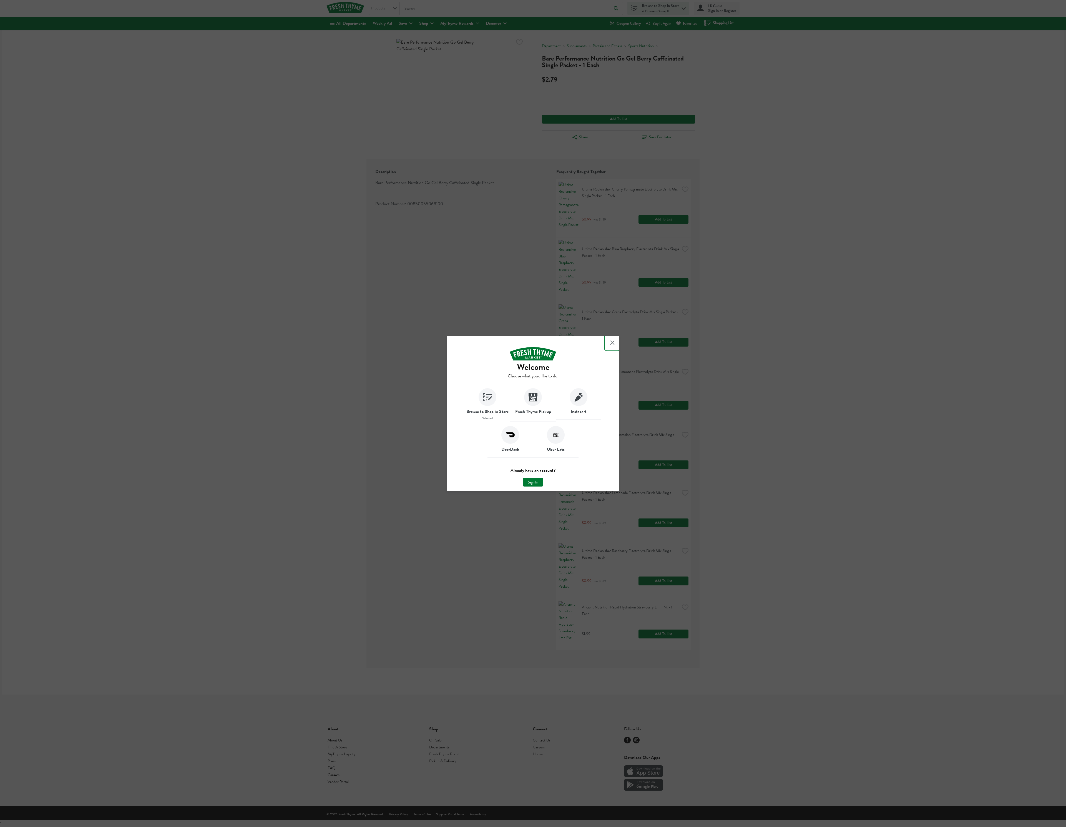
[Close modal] (612, 342)
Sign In (533, 482)
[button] (487, 405)
